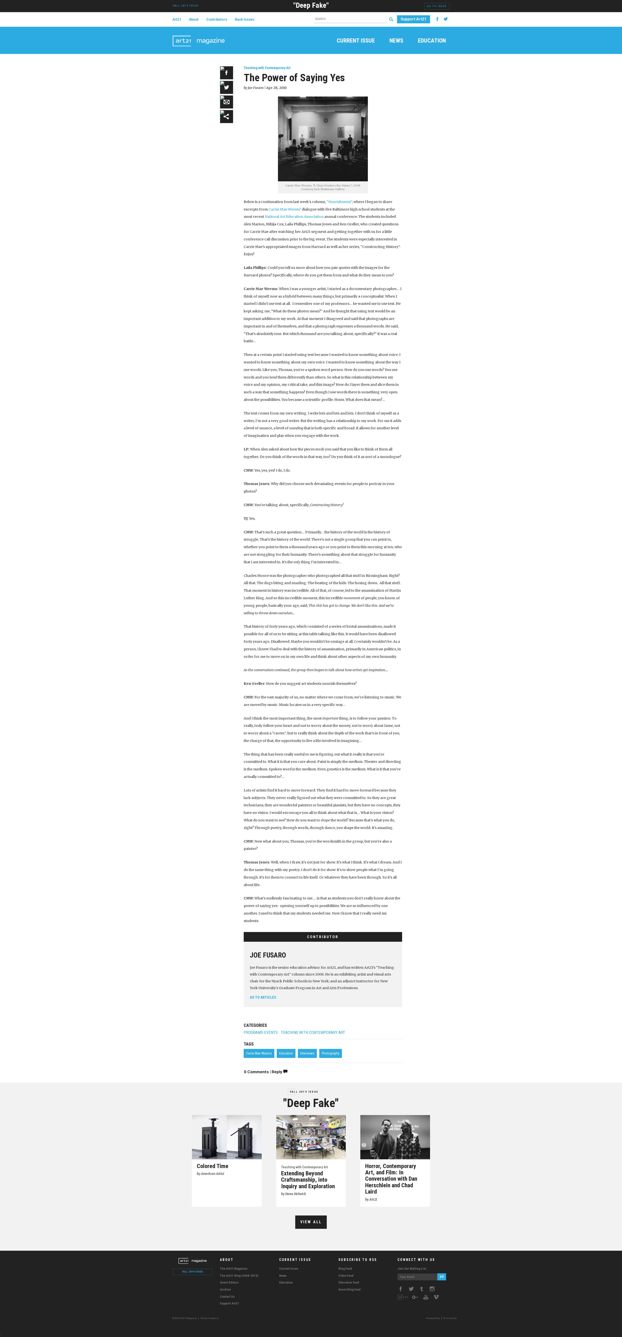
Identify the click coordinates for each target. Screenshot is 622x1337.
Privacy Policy (433, 1318)
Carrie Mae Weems (284, 209)
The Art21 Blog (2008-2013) (239, 1275)
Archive (225, 1289)
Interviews (307, 1053)
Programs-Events (261, 1032)
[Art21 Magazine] (199, 35)
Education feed (348, 1282)
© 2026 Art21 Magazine (185, 1318)
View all (311, 1222)
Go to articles (263, 997)
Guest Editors (229, 1282)
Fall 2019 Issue (304, 1091)
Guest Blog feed (349, 1289)
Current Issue (356, 41)
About (194, 19)
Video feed (346, 1275)
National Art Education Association (294, 216)
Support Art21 (413, 19)
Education (432, 41)
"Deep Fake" (311, 5)
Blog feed (345, 1268)
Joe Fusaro (268, 955)
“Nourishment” (339, 202)
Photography (330, 1053)
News (396, 41)
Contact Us (227, 1296)
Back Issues (244, 19)
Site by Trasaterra (209, 1318)
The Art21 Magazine (233, 1268)
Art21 (177, 19)
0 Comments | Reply (263, 1071)
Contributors (216, 19)
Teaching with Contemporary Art (267, 68)
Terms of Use (450, 1318)
